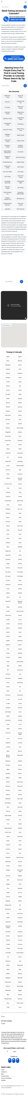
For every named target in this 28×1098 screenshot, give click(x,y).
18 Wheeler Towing (7, 135)
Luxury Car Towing (7, 129)
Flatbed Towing (20, 162)
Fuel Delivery (21, 124)
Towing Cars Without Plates (20, 193)
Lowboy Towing (20, 140)
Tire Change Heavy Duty (7, 182)
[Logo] (10, 2)
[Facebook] (17, 1060)
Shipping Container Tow (7, 198)
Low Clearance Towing (7, 124)
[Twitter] (13, 1060)
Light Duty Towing (7, 118)
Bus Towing (20, 171)
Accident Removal (7, 162)
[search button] (25, 7)
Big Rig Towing (20, 135)
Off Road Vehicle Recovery (7, 204)
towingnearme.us (10, 1085)
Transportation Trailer (20, 182)
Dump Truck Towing (20, 176)
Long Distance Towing (20, 118)
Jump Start (7, 209)
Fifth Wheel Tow (20, 198)
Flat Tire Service (20, 209)
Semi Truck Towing (20, 204)
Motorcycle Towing (20, 107)
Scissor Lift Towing (20, 96)
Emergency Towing (7, 146)
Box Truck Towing (7, 171)
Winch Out (7, 102)
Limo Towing (7, 176)
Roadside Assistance (20, 146)
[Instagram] (9, 1060)
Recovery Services (20, 157)
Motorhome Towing (7, 96)
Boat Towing (21, 167)
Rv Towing (7, 107)
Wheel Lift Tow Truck (20, 129)
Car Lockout (20, 151)
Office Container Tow (7, 193)
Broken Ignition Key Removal (7, 151)
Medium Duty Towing (20, 113)
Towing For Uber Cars (20, 102)
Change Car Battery (7, 157)
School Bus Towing (7, 187)
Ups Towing (20, 187)
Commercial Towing (7, 140)
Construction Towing (7, 167)
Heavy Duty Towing (7, 113)
